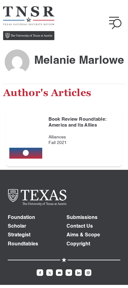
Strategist (19, 235)
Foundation (21, 217)
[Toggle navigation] (115, 23)
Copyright (78, 244)
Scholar (17, 226)
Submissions (82, 217)
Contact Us (79, 226)
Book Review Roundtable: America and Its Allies (77, 122)
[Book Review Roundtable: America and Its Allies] (25, 137)
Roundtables (23, 244)
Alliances (57, 137)
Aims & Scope (83, 235)
